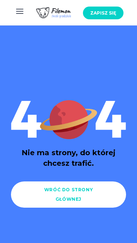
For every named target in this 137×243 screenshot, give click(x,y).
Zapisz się (103, 13)
